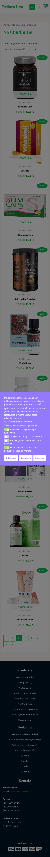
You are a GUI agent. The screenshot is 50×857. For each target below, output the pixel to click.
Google (23, 404)
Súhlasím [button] (39, 458)
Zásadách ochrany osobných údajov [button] (21, 425)
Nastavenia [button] (26, 458)
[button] (6, 429)
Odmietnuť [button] (11, 458)
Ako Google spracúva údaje (17, 421)
